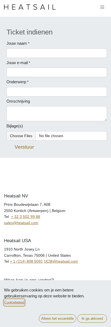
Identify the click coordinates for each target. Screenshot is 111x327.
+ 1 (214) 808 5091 (26, 261)
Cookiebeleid (14, 302)
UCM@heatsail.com (61, 261)
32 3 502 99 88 (27, 216)
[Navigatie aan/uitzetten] (102, 7)
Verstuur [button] (24, 147)
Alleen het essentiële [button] (57, 318)
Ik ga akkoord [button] (92, 318)
